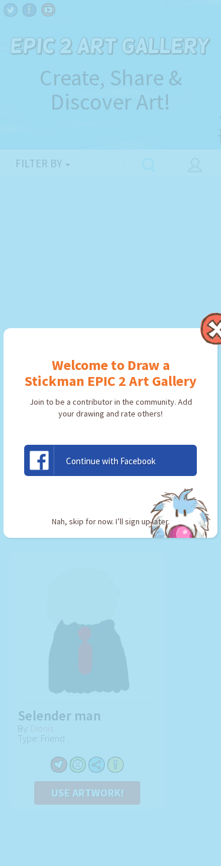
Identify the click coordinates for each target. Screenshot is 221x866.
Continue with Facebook (111, 461)
